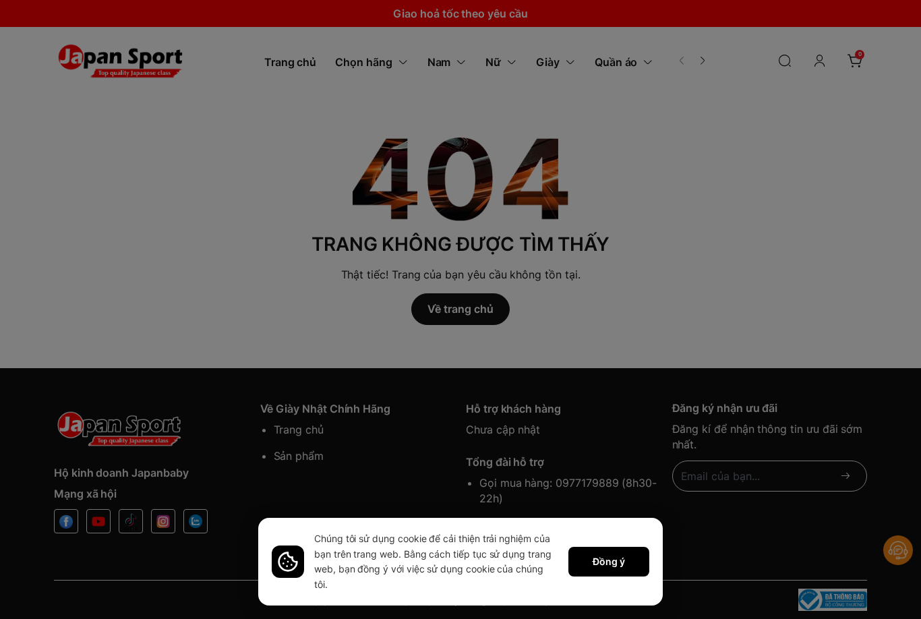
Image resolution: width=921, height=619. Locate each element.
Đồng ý (609, 561)
